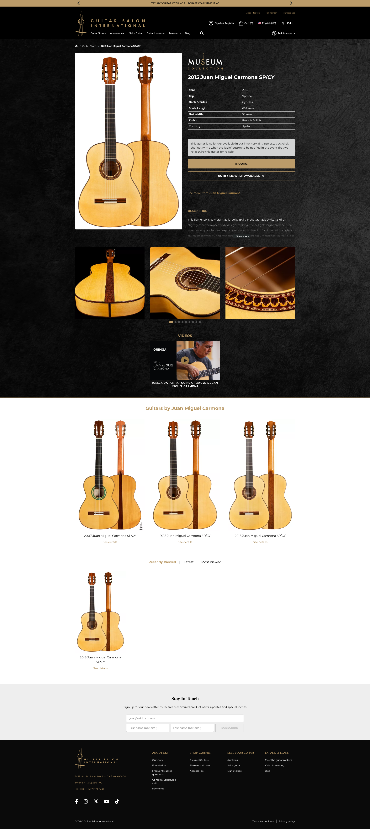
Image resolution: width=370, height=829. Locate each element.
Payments (158, 788)
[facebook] (76, 801)
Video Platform (253, 13)
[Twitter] (96, 801)
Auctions (232, 760)
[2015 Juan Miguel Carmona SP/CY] (128, 141)
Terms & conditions (263, 821)
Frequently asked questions (162, 772)
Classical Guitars (199, 760)
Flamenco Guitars (200, 765)
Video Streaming (274, 765)
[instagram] (86, 801)
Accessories (197, 770)
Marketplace (289, 13)
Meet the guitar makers (278, 760)
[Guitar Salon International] (81, 23)
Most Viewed (211, 562)
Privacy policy (287, 821)
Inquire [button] (241, 164)
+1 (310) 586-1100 (93, 782)
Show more (242, 236)
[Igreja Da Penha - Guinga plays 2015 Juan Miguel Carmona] (185, 360)
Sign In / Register (224, 23)
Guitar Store (89, 46)
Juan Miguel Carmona (224, 193)
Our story (157, 760)
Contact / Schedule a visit (164, 781)
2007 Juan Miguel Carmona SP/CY (110, 536)
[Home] (76, 46)
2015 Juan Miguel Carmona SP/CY (185, 536)
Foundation (271, 13)
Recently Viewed (162, 562)
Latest (189, 562)
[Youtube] (106, 801)
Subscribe (229, 727)
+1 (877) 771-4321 (94, 788)
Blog (267, 770)
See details (110, 542)
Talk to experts (286, 33)
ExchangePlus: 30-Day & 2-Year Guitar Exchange (186, 3)
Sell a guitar (234, 765)
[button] (246, 23)
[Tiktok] (117, 801)
